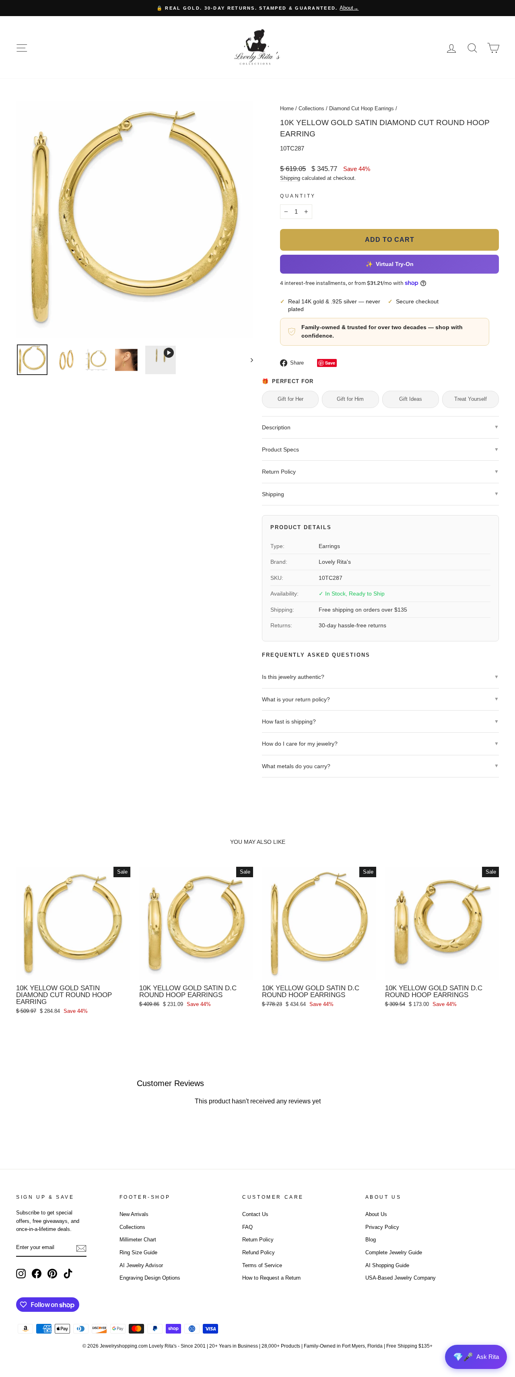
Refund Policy (258, 1252)
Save (330, 363)
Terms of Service (262, 1265)
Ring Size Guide (138, 1252)
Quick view (73, 971)
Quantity (298, 196)
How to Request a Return (271, 1278)
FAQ (247, 1227)
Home (287, 108)
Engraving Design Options (149, 1278)
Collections (311, 108)
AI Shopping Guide (387, 1265)
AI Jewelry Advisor (141, 1265)
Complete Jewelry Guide (393, 1252)
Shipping (290, 178)
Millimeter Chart (137, 1240)
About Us (376, 1214)
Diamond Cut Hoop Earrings (361, 108)
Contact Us (255, 1214)
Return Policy (258, 1240)
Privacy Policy (382, 1227)
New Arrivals (133, 1214)
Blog (370, 1240)
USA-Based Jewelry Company (400, 1278)
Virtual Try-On (389, 264)
